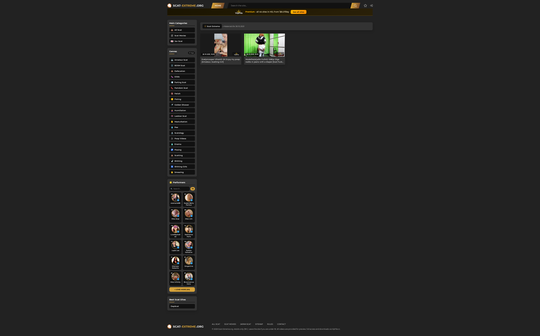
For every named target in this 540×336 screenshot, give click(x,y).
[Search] (355, 5)
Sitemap (259, 324)
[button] (365, 5)
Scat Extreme (213, 26)
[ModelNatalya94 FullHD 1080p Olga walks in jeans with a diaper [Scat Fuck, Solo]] (264, 45)
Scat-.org (188, 5)
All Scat (216, 324)
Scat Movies (230, 324)
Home (218, 5)
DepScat (175, 306)
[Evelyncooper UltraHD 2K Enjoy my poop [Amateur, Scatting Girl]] (220, 45)
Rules (270, 324)
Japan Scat (245, 324)
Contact (281, 324)
